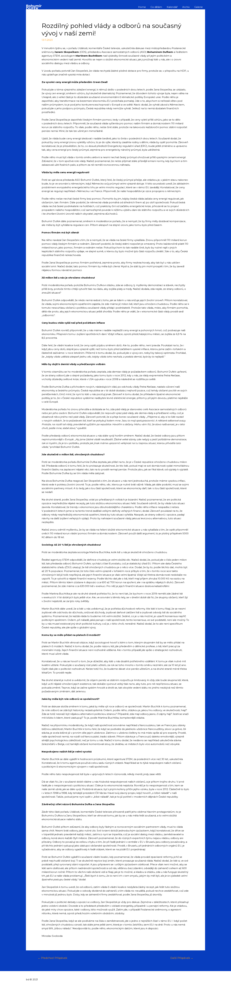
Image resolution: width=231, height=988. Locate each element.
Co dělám (156, 6)
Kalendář (172, 6)
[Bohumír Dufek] (34, 6)
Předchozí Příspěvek (52, 957)
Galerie (198, 6)
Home (142, 6)
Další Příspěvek (181, 957)
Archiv (186, 6)
